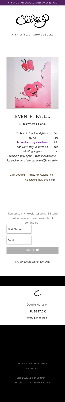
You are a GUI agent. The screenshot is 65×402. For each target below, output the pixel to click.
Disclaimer (21, 383)
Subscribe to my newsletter (32, 142)
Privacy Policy (41, 383)
